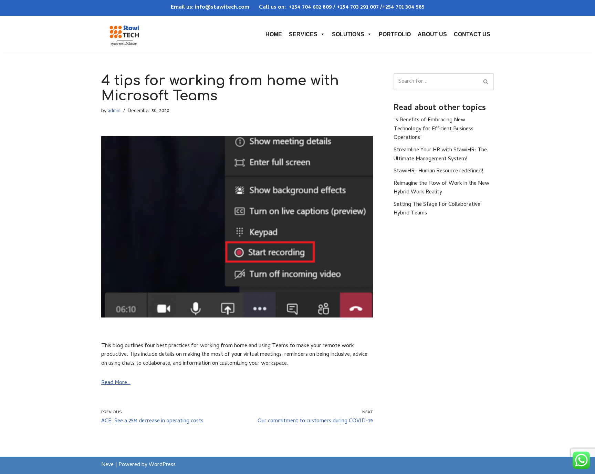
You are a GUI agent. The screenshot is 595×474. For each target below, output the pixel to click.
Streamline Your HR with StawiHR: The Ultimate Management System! (440, 155)
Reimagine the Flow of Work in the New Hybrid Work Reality (441, 188)
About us (432, 34)
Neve (107, 465)
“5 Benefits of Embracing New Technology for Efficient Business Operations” (433, 129)
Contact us (472, 34)
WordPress (162, 465)
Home (273, 34)
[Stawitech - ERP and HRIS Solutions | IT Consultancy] (124, 34)
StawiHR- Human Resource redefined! (438, 171)
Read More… (116, 383)
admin (114, 111)
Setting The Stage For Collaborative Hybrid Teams (437, 209)
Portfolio (395, 34)
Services (303, 34)
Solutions (348, 34)
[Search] (486, 81)
